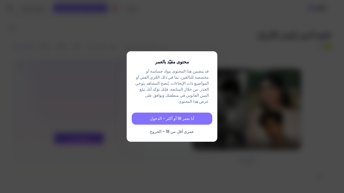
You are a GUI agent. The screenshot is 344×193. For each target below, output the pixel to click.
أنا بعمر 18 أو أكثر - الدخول (172, 118)
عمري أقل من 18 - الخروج (172, 131)
